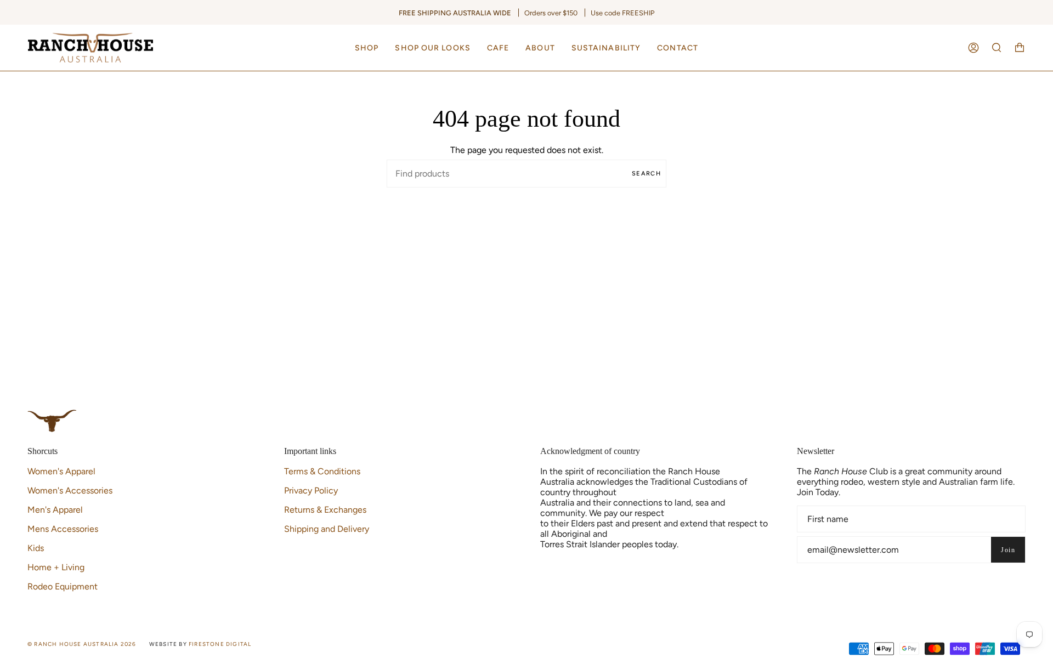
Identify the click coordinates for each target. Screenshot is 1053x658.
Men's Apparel (55, 509)
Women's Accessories (69, 490)
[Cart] (1019, 48)
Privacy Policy (311, 490)
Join (1008, 550)
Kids (35, 548)
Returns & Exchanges (325, 509)
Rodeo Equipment (62, 586)
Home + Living (55, 567)
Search (646, 173)
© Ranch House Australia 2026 (82, 644)
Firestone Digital (220, 644)
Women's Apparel (61, 471)
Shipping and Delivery (326, 529)
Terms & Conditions (322, 471)
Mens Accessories (62, 529)
